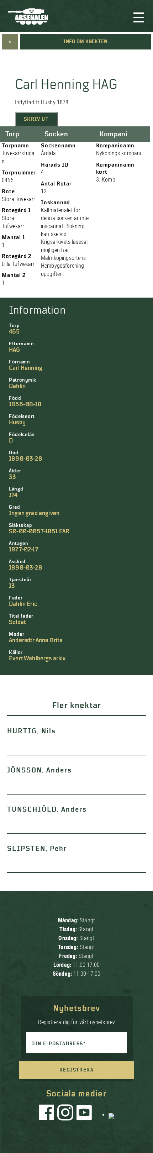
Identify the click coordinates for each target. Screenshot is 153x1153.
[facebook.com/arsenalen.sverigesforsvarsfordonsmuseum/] (48, 1114)
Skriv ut (36, 119)
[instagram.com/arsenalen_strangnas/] (65, 1114)
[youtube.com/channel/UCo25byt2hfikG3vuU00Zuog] (84, 1114)
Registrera (76, 1070)
